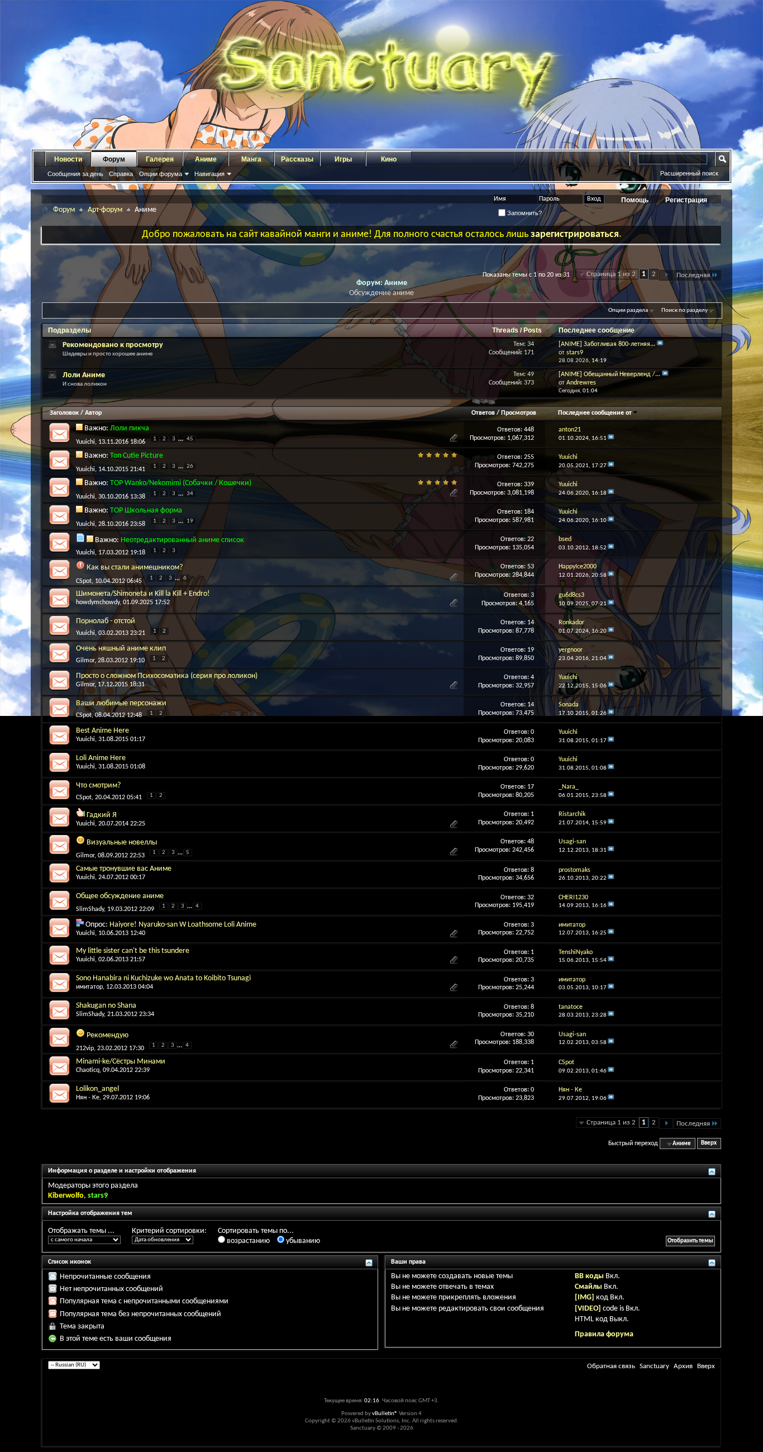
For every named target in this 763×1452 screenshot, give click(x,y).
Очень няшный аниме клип (121, 648)
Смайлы (588, 1287)
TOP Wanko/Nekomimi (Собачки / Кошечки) (180, 483)
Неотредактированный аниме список (182, 540)
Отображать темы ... (81, 1231)
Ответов (483, 413)
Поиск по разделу (684, 310)
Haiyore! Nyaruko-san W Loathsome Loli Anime (182, 924)
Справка (121, 173)
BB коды (589, 1276)
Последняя (693, 275)
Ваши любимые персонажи (121, 703)
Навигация (209, 173)
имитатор (89, 987)
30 (530, 1034)
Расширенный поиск (689, 173)
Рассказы (297, 159)
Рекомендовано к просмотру (113, 345)
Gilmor (85, 660)
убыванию (302, 1241)
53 (530, 566)
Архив (683, 1366)
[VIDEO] (588, 1308)
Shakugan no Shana (106, 1006)
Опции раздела (628, 310)
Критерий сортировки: (169, 1231)
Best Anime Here (102, 731)
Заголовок (64, 413)
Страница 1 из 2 (611, 274)
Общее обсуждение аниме (120, 896)
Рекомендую (107, 1035)
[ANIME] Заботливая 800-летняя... (607, 344)
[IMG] (584, 1297)
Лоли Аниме (84, 375)
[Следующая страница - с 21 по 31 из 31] (666, 275)
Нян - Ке (87, 1097)
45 (190, 439)
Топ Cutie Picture (136, 456)
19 (190, 521)
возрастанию (247, 1241)
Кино (389, 159)
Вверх (709, 1144)
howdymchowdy (98, 602)
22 (530, 539)
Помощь (634, 200)
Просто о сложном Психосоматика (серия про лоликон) (166, 676)
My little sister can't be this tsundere (132, 951)
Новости (68, 159)
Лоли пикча (129, 428)
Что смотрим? (98, 785)
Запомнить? (524, 213)
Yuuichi (85, 441)
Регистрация (686, 200)
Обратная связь (611, 1366)
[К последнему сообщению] (611, 438)
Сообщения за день (75, 173)
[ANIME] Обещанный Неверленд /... (609, 374)
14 (530, 622)
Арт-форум (105, 210)
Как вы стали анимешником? (135, 567)
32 (530, 897)
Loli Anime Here (101, 758)
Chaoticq (87, 1070)
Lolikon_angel (97, 1089)
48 (530, 841)
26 (190, 466)
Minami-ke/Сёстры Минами (120, 1061)
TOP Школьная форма (146, 510)
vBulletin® (385, 1414)
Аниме (206, 159)
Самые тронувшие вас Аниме (123, 869)
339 (529, 484)
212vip (85, 1048)
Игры (343, 159)
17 (530, 787)
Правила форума (604, 1334)
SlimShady (90, 909)
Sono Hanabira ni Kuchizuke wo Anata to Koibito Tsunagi (163, 978)
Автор (93, 413)
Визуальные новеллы (122, 842)
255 (529, 457)
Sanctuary (654, 1366)
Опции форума (160, 173)
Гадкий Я (102, 815)
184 (529, 512)
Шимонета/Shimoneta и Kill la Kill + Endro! (143, 594)
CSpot (84, 580)
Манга (251, 159)
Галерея (160, 159)
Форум (114, 159)
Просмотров (518, 413)
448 (529, 429)
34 (190, 494)
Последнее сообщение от (595, 413)
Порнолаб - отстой (105, 621)
